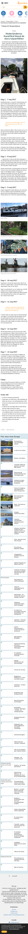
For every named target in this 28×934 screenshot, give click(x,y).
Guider (20, 16)
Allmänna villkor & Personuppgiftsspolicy (14, 915)
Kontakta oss (14, 911)
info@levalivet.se (15, 922)
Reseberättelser (12, 16)
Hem (3, 16)
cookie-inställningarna (14, 929)
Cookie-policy (14, 913)
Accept (4, 931)
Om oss (14, 909)
